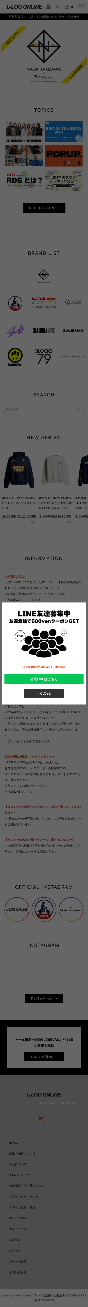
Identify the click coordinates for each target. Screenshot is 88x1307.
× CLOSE (44, 693)
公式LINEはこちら (44, 679)
